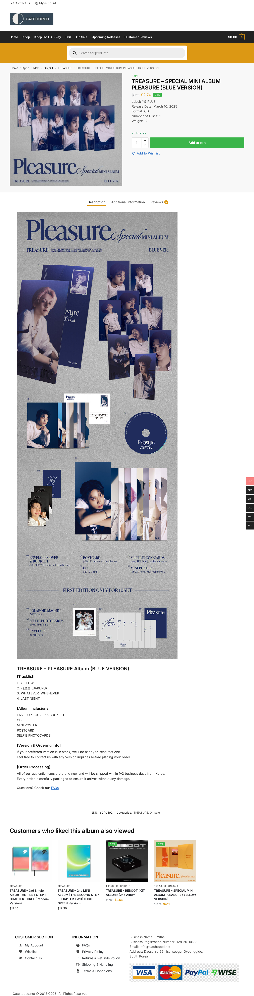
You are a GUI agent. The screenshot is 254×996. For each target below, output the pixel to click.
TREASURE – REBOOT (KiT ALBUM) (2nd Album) (125, 893)
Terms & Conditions (97, 971)
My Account (34, 945)
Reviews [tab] (159, 202)
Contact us (22, 3)
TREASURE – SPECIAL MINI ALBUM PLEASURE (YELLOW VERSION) (175, 895)
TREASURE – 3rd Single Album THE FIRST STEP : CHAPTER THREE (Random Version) (29, 897)
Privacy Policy (93, 952)
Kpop (25, 68)
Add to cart (197, 143)
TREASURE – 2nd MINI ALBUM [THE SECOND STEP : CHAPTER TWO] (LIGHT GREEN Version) (78, 897)
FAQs (55, 788)
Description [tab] (96, 202)
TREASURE (65, 68)
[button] (236, 37)
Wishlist (31, 952)
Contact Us (33, 958)
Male (36, 68)
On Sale (155, 812)
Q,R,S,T (48, 68)
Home (14, 68)
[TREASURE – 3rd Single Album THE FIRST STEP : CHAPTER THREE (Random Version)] (31, 861)
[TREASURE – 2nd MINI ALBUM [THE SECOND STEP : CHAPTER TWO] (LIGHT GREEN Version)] (79, 861)
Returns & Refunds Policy (101, 958)
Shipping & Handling (97, 964)
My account (47, 3)
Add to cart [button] (30, 917)
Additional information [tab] (128, 202)
